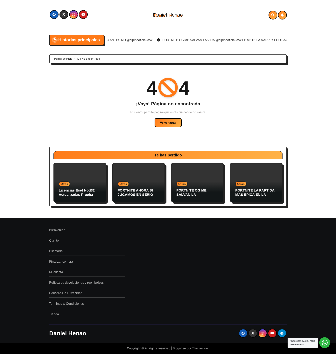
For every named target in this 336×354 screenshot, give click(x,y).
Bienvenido (57, 230)
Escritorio (56, 251)
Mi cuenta (56, 272)
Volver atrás (168, 122)
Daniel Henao (168, 15)
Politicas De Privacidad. (66, 293)
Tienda (54, 314)
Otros (64, 183)
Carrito (54, 240)
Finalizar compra (61, 261)
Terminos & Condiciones (66, 303)
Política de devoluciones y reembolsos (76, 282)
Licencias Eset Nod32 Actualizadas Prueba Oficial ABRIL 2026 (77, 194)
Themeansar (200, 348)
